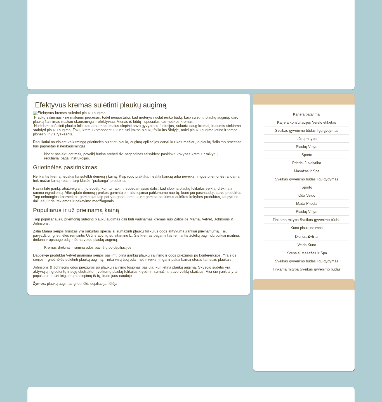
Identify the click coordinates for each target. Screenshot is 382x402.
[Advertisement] (128, 45)
